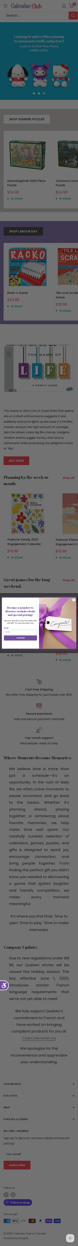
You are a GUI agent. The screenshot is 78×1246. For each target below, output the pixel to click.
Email (6, 628)
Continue (20, 638)
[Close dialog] (73, 599)
